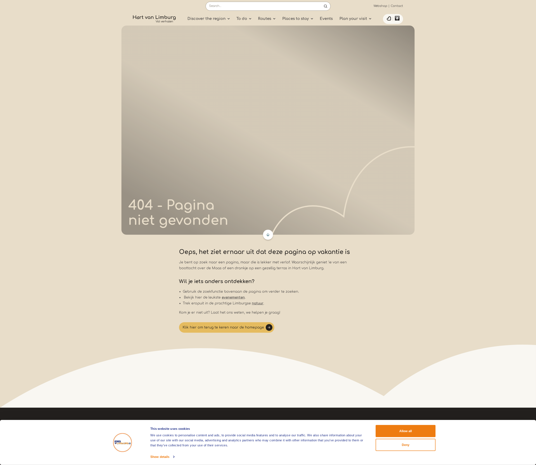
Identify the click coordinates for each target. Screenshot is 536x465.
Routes (264, 19)
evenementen (233, 297)
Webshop (380, 6)
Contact (397, 6)
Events (326, 19)
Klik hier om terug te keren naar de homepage (223, 327)
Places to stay (295, 19)
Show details (159, 457)
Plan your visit (353, 19)
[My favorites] (388, 19)
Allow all (405, 431)
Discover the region (206, 19)
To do (241, 19)
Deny (405, 444)
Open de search (326, 6)
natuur (257, 303)
